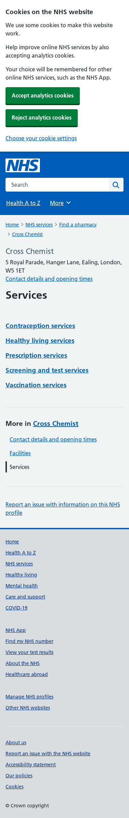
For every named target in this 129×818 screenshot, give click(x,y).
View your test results (29, 652)
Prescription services (36, 355)
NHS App (16, 630)
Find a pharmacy (78, 225)
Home (12, 225)
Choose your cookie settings (41, 138)
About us (16, 742)
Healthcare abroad (27, 674)
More (60, 203)
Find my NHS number (29, 641)
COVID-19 (17, 608)
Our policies (19, 776)
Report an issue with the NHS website (48, 753)
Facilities (20, 453)
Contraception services (40, 326)
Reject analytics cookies (42, 117)
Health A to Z (23, 203)
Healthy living (21, 575)
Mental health (22, 586)
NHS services (39, 225)
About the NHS (23, 663)
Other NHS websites (28, 708)
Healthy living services (40, 341)
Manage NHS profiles (29, 697)
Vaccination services (36, 385)
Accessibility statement (31, 764)
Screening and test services (47, 370)
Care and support (25, 597)
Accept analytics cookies (43, 95)
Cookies (14, 787)
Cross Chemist (27, 234)
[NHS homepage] (23, 165)
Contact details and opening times (49, 278)
